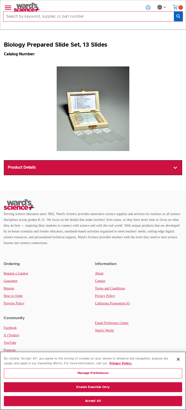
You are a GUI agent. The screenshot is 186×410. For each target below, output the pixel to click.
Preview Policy (14, 303)
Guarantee (10, 281)
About (99, 273)
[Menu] (7, 7)
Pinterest (10, 350)
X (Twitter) (11, 335)
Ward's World (104, 330)
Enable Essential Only (93, 387)
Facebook (10, 328)
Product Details (22, 167)
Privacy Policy (105, 296)
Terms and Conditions (110, 288)
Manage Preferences (93, 373)
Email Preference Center (112, 323)
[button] (148, 7)
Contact (100, 281)
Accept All (93, 401)
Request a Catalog (16, 273)
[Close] (178, 359)
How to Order (13, 296)
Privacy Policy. (120, 363)
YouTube (10, 343)
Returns (9, 288)
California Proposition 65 (112, 303)
